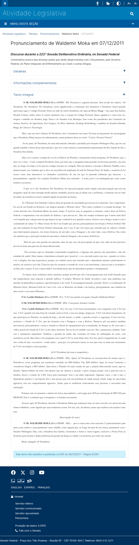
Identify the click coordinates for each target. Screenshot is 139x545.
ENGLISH (16, 487)
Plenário (33, 33)
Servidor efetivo (24, 503)
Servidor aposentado (27, 513)
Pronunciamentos (49, 33)
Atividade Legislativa (34, 13)
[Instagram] (32, 472)
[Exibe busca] (131, 14)
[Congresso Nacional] (21, 481)
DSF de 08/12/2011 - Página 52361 (79, 454)
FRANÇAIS (44, 487)
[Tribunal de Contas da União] (29, 481)
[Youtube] (40, 472)
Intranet (18, 496)
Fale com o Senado (29, 530)
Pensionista (21, 518)
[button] (97, 3)
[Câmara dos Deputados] (13, 481)
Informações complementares (34, 83)
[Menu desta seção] (5, 23)
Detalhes (19, 71)
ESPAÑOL (29, 487)
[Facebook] (14, 472)
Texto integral (23, 94)
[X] (23, 472)
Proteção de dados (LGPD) (30, 525)
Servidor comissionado (28, 508)
